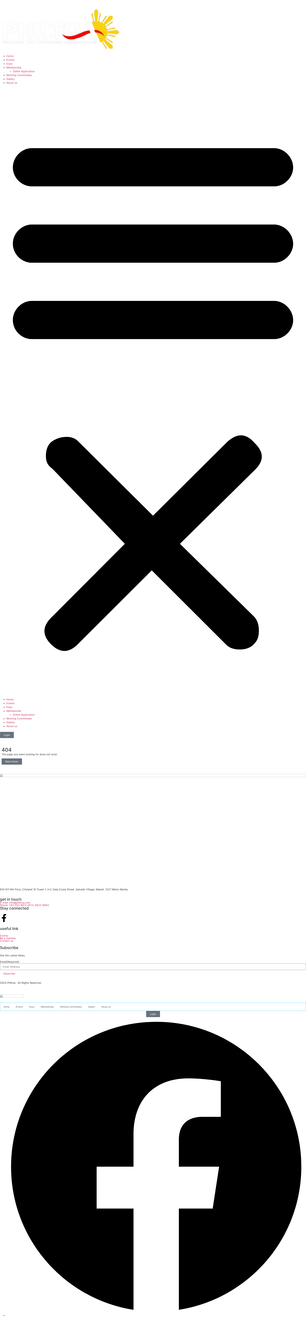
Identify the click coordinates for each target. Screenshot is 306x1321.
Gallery (10, 79)
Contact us (6, 940)
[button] (153, 391)
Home (10, 56)
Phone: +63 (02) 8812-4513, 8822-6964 (25, 905)
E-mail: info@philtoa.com (15, 902)
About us (11, 82)
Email (9, 961)
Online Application (24, 71)
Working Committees (19, 75)
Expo (9, 63)
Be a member (8, 938)
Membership (13, 67)
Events (10, 59)
